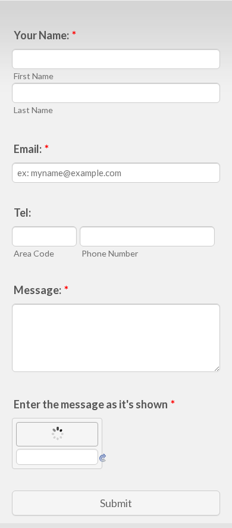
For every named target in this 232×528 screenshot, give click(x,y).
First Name (34, 76)
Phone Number (109, 253)
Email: (31, 148)
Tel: (22, 212)
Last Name (33, 110)
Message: (41, 289)
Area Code (34, 253)
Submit (116, 503)
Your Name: (45, 35)
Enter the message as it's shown (94, 404)
